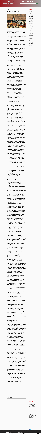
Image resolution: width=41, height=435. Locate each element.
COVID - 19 (30, 405)
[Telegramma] (32, 1)
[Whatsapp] (30, 1)
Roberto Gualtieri (30, 416)
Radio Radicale (30, 415)
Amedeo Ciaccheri (31, 403)
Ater (34, 404)
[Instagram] (25, 1)
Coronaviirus (33, 405)
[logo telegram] (10, 432)
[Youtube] (35, 1)
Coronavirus (30, 406)
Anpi (29, 404)
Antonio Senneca (32, 404)
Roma (33, 416)
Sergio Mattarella (34, 418)
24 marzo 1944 (33, 402)
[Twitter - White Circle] (7, 432)
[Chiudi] (40, 433)
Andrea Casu (34, 403)
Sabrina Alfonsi (30, 418)
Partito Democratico (31, 413)
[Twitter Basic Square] (30, 429)
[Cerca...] (37, 3)
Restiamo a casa (34, 415)
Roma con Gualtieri (31, 417)
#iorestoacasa (30, 402)
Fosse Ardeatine (33, 406)
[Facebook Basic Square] (29, 429)
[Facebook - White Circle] (23, 1)
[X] (28, 1)
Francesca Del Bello (31, 407)
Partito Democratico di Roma (32, 414)
